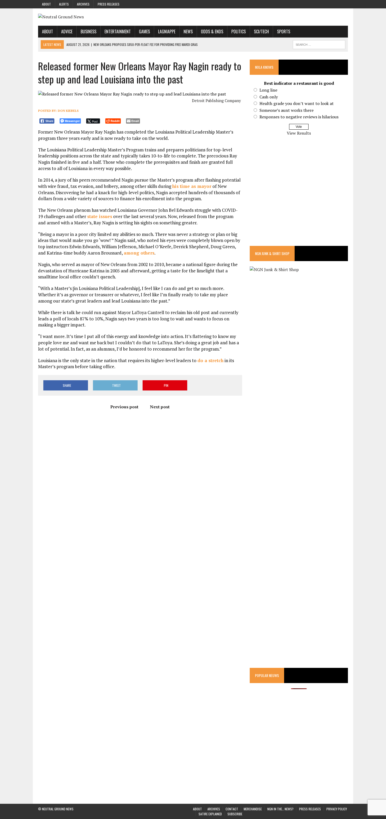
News (188, 31)
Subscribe (234, 814)
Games (144, 31)
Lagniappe (166, 31)
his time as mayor (191, 186)
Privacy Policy (336, 809)
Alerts (64, 4)
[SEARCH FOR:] (319, 44)
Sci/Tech (261, 31)
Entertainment (118, 31)
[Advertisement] (299, 194)
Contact (232, 809)
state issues (99, 216)
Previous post (124, 407)
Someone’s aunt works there (286, 110)
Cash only (268, 97)
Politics (238, 31)
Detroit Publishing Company (216, 100)
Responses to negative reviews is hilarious (298, 117)
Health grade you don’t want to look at (296, 103)
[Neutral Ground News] (193, 17)
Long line (268, 90)
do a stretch (210, 360)
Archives (83, 4)
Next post (160, 407)
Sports (283, 31)
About (46, 4)
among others (139, 253)
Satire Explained (210, 814)
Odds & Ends (212, 31)
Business (88, 31)
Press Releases (108, 4)
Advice (66, 31)
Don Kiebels (68, 111)
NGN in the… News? (280, 809)
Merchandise (253, 809)
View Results (299, 133)
